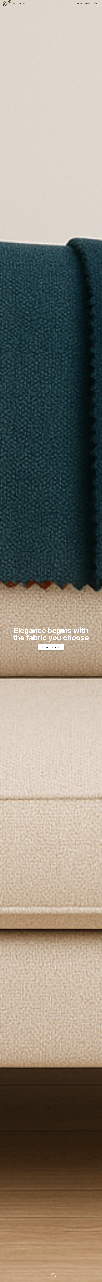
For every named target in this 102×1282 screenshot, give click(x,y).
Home (71, 3)
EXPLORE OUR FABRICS (51, 647)
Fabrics (79, 3)
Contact (87, 3)
